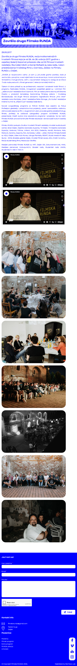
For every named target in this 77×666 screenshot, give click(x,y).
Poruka (5, 580)
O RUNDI (5, 649)
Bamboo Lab (70, 664)
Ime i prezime (7, 563)
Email (4, 571)
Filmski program (8, 641)
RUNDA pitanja (7, 646)
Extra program (7, 644)
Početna (5, 639)
